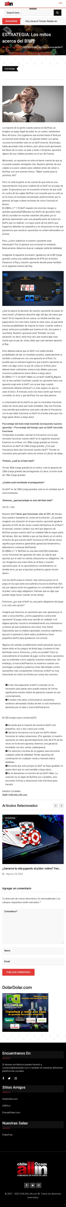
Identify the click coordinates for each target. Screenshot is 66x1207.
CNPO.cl (6, 1105)
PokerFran (7, 1134)
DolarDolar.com (10, 1099)
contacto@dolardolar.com (15, 1067)
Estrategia (17, 47)
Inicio (7, 47)
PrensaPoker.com (11, 1112)
